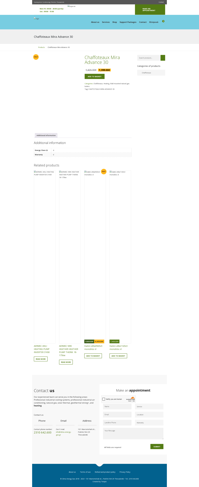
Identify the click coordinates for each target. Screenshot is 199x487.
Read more (41, 359)
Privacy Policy (125, 472)
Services (106, 22)
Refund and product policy (105, 472)
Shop (114, 22)
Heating (106, 83)
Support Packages (128, 22)
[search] (163, 58)
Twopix (104, 481)
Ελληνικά (153, 22)
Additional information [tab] (46, 135)
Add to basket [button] (93, 356)
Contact (161, 2)
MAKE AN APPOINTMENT (149, 9)
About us (95, 22)
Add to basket (94, 76)
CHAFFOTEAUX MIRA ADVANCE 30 (101, 89)
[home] (34, 47)
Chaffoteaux (98, 83)
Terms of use (85, 472)
